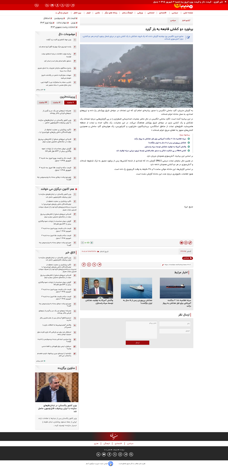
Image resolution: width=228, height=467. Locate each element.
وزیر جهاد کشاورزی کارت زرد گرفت (58, 40)
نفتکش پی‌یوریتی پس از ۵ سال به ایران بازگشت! (167, 143)
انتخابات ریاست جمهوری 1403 (63, 27)
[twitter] (94, 265)
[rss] (47, 5)
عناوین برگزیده (66, 368)
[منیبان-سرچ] (131, 454)
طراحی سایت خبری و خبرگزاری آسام (97, 464)
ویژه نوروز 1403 (46, 22)
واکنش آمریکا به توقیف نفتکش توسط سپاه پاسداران (165, 147)
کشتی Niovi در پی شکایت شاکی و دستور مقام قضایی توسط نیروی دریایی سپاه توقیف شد (151, 151)
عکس (97, 13)
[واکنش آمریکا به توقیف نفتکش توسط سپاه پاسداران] (97, 288)
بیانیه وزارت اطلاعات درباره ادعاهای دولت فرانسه (56, 55)
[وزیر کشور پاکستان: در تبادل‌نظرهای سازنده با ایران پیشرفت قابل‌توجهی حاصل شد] (56, 387)
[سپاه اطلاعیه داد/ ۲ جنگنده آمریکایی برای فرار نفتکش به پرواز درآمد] (175, 288)
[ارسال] (181, 243)
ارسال (137, 343)
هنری (96, 443)
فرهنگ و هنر (127, 13)
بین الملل (78, 13)
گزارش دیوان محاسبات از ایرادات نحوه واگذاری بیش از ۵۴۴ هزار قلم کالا (56, 149)
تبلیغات (115, 450)
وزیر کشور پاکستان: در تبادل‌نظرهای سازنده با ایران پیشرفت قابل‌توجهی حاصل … (54, 121)
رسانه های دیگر (111, 13)
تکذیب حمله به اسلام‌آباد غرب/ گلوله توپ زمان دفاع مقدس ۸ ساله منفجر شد (56, 83)
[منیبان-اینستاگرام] (67, 5)
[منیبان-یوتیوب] (52, 5)
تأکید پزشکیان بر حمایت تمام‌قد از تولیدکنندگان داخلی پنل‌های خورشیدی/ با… (54, 131)
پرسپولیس (58, 18)
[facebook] (84, 265)
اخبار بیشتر (39, 90)
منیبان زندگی (63, 13)
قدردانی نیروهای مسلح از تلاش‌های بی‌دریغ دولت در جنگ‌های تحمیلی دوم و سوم (54, 140)
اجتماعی (151, 13)
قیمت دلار (71, 18)
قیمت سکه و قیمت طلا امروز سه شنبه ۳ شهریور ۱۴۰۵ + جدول (55, 168)
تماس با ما (107, 450)
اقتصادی (163, 13)
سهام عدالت (62, 22)
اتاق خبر (70, 252)
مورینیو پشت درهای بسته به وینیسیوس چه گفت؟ (55, 244)
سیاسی (175, 13)
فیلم (88, 13)
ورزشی (140, 13)
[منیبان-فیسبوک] (57, 5)
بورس (73, 22)
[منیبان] (169, 5)
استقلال (47, 18)
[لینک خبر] (190, 243)
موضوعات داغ (67, 34)
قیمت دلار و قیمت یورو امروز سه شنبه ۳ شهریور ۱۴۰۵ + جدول (55, 159)
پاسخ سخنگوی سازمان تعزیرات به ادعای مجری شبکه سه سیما (54, 69)
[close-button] (226, 1)
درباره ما (122, 450)
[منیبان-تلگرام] (73, 5)
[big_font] (91, 242)
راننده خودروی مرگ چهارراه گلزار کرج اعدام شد (55, 47)
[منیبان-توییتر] (62, 5)
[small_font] (82, 242)
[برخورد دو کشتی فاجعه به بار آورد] (99, 265)
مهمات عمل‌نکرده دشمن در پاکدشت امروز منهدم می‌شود (56, 76)
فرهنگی (107, 443)
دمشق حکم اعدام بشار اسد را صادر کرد (57, 61)
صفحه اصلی (188, 13)
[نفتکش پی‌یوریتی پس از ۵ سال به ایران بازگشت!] (136, 288)
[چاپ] (186, 243)
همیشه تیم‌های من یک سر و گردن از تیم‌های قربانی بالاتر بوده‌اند (57, 112)
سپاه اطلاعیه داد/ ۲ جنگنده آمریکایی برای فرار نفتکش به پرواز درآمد (160, 139)
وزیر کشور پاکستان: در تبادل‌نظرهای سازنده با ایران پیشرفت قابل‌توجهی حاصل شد (55, 195)
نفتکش (186, 258)
